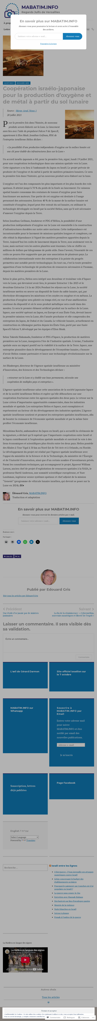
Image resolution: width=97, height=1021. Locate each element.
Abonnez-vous (72, 36)
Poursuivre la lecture (48, 43)
